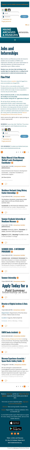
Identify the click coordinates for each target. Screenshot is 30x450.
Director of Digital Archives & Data (14, 304)
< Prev (18, 152)
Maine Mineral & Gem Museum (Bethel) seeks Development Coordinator (13, 160)
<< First (16, 152)
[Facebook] (12, 434)
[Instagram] (18, 434)
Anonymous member (20, 166)
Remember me (7, 19)
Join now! (5, 406)
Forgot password (6, 21)
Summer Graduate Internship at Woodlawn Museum (13, 220)
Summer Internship (9, 277)
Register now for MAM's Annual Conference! (15, 4)
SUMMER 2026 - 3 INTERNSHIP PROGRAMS (13, 250)
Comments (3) (6, 184)
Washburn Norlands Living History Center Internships (14, 191)
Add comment (6, 212)
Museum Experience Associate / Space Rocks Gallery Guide (13, 359)
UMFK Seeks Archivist (10, 332)
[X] (15, 434)
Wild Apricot (16, 448)
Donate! (4, 410)
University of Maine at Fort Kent (12, 339)
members (14, 81)
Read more (2, 184)
